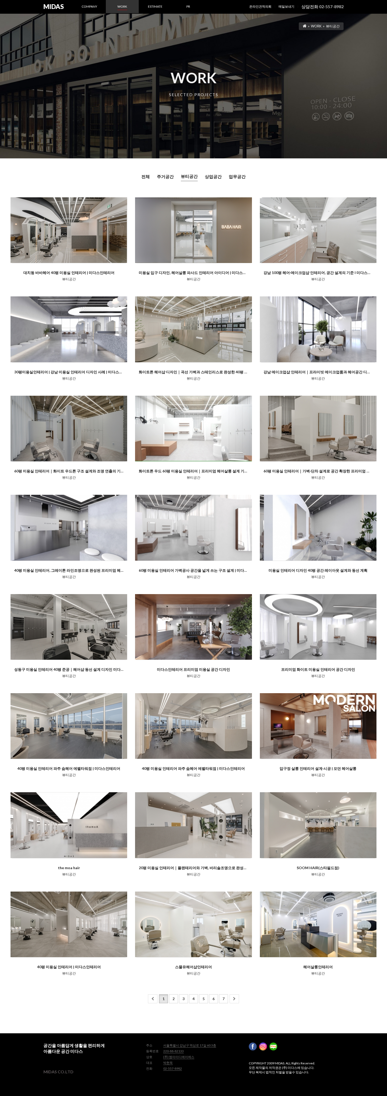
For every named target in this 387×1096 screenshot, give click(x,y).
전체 (145, 176)
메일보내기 (286, 6)
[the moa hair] (69, 825)
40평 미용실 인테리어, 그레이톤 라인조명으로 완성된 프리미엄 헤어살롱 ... (74, 570)
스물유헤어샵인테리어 (193, 967)
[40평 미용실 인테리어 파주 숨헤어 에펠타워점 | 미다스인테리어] (69, 726)
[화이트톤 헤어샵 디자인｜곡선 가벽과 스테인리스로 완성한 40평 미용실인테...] (193, 329)
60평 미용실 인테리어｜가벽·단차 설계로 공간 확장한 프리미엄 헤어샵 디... (324, 471)
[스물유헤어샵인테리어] (193, 924)
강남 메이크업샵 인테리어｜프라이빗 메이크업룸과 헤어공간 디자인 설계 (323, 372)
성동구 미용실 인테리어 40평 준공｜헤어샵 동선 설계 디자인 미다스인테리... (76, 669)
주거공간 (165, 176)
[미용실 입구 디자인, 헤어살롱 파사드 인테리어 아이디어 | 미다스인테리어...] (193, 230)
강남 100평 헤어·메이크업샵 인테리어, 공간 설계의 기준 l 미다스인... (319, 272)
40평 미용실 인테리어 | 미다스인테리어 (69, 967)
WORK (316, 26)
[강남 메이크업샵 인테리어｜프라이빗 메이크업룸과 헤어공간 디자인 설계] (318, 329)
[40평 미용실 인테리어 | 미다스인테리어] (69, 924)
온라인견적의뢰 (260, 6)
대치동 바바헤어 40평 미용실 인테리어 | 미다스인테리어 (69, 272)
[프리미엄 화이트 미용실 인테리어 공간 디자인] (318, 627)
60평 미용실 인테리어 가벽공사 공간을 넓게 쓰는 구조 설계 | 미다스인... (196, 570)
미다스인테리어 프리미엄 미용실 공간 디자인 (193, 669)
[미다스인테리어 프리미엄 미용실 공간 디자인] (193, 627)
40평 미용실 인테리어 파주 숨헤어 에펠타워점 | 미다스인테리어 (68, 768)
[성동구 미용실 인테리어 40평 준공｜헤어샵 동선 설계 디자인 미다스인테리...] (69, 627)
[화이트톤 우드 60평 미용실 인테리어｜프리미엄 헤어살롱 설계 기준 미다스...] (193, 428)
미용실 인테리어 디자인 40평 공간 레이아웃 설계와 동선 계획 (318, 570)
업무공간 (237, 176)
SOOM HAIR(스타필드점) (318, 867)
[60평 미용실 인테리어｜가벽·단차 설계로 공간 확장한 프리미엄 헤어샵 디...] (318, 428)
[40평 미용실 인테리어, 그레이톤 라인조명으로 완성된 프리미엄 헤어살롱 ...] (69, 527)
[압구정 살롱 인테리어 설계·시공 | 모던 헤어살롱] (318, 726)
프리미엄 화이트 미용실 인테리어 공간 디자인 (318, 669)
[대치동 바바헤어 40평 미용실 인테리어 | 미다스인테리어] (69, 230)
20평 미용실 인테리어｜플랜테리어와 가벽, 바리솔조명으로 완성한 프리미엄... (202, 867)
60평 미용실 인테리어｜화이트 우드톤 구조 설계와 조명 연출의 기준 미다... (74, 471)
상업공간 (213, 176)
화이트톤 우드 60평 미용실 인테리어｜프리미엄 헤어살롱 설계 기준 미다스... (200, 471)
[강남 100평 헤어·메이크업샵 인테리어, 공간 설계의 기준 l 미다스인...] (318, 230)
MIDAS (53, 6)
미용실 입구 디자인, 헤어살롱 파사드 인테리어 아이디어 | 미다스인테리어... (199, 272)
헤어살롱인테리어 (318, 967)
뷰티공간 (189, 176)
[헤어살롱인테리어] (318, 924)
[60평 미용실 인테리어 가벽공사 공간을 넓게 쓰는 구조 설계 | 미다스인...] (193, 527)
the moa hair (69, 867)
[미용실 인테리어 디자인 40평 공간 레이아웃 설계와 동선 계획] (318, 527)
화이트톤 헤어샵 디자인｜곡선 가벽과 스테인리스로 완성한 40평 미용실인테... (202, 372)
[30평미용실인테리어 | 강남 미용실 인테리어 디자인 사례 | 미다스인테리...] (69, 329)
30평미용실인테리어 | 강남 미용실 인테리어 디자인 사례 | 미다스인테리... (73, 372)
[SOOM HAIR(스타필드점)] (318, 825)
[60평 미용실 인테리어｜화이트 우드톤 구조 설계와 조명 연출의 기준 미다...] (69, 428)
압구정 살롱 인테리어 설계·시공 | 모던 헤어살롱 (318, 768)
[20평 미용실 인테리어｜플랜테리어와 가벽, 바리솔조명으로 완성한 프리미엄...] (193, 825)
